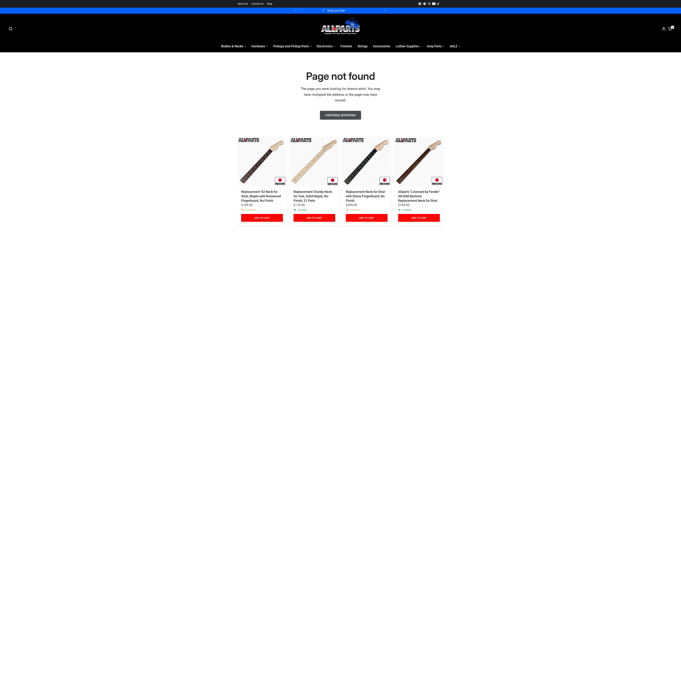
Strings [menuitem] (363, 46)
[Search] (11, 28)
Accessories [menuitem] (381, 46)
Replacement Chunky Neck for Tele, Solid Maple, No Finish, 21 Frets (313, 196)
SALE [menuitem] (453, 46)
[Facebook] (420, 3)
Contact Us (257, 3)
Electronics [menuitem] (325, 46)
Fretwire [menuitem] (346, 46)
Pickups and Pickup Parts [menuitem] (291, 46)
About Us (243, 3)
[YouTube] (433, 3)
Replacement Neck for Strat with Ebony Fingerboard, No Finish (365, 196)
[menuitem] (244, 4)
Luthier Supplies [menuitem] (407, 46)
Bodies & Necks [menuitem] (232, 46)
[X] (424, 3)
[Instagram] (429, 3)
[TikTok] (438, 3)
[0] (669, 28)
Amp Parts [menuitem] (434, 46)
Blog (269, 3)
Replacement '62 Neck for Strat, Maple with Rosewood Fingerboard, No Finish (261, 196)
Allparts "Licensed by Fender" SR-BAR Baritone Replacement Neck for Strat (419, 196)
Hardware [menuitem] (258, 46)
